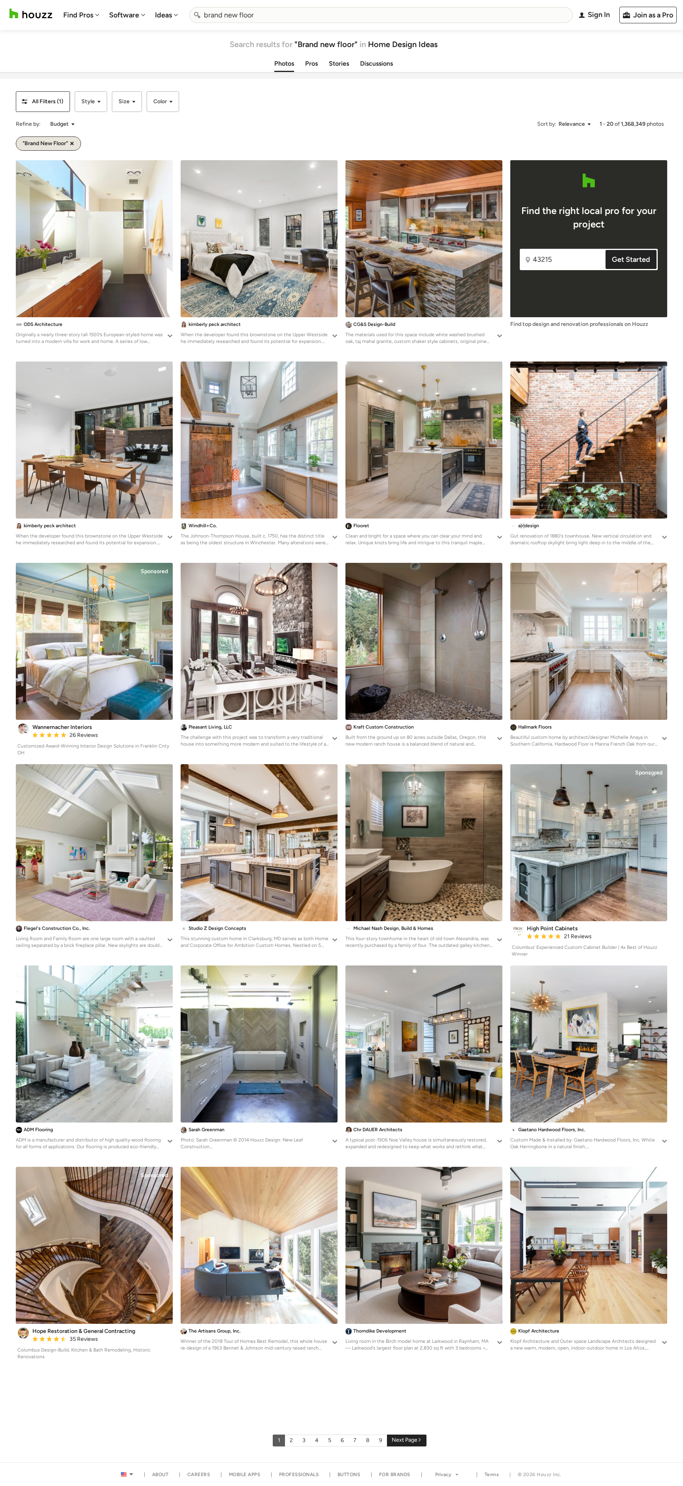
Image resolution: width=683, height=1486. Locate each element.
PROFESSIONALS (299, 1474)
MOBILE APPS (244, 1474)
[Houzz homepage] (30, 14)
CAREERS (198, 1474)
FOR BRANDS (394, 1474)
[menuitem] (81, 15)
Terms (492, 1474)
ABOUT (160, 1474)
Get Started (631, 259)
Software (124, 15)
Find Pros (78, 15)
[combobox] (381, 15)
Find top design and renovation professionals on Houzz (579, 324)
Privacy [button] (443, 1474)
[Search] (197, 15)
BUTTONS (349, 1474)
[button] (43, 101)
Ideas (163, 15)
